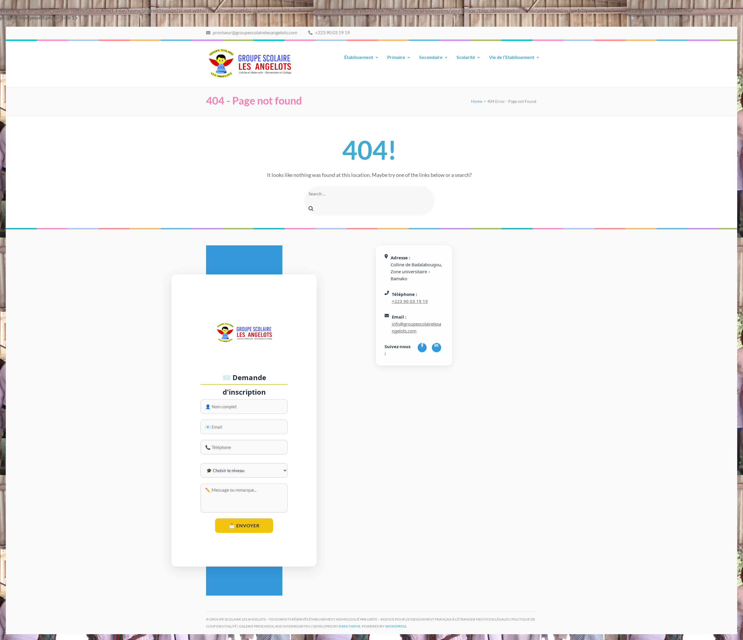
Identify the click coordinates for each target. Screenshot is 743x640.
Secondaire (431, 57)
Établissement (358, 57)
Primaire (396, 57)
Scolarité (466, 57)
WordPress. (396, 626)
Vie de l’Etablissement (511, 57)
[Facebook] (422, 347)
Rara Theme (349, 626)
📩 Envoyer (244, 525)
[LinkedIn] (436, 347)
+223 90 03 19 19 (332, 32)
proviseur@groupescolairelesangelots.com (254, 32)
